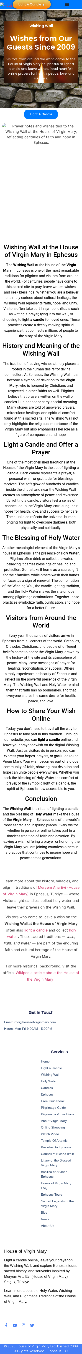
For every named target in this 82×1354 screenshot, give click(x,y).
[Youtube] (15, 1325)
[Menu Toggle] (67, 4)
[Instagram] (23, 1325)
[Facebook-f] (6, 1325)
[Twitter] (32, 1325)
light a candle (36, 930)
